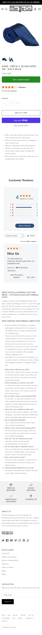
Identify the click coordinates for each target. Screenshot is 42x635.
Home (3, 615)
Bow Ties (31, 615)
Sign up (8, 601)
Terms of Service (8, 567)
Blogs (4, 571)
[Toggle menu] (2, 9)
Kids (14, 618)
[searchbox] (12, 236)
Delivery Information (9, 557)
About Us (5, 564)
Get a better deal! (21, 79)
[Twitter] (3, 540)
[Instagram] (19, 540)
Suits (9, 615)
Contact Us (6, 553)
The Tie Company (10, 91)
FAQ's (4, 574)
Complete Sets (29, 618)
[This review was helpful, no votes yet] (28, 277)
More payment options (21, 125)
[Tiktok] (28, 540)
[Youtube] (11, 540)
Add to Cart (21, 113)
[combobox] (29, 241)
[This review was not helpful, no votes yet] (32, 277)
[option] (21, 34)
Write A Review (25, 226)
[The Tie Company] (21, 9)
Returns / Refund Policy (10, 560)
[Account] (34, 9)
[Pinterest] (24, 540)
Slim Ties (15, 615)
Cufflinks (20, 618)
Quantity (5, 98)
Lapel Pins (4, 621)
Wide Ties (23, 615)
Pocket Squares (6, 618)
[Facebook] (7, 540)
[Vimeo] (15, 540)
